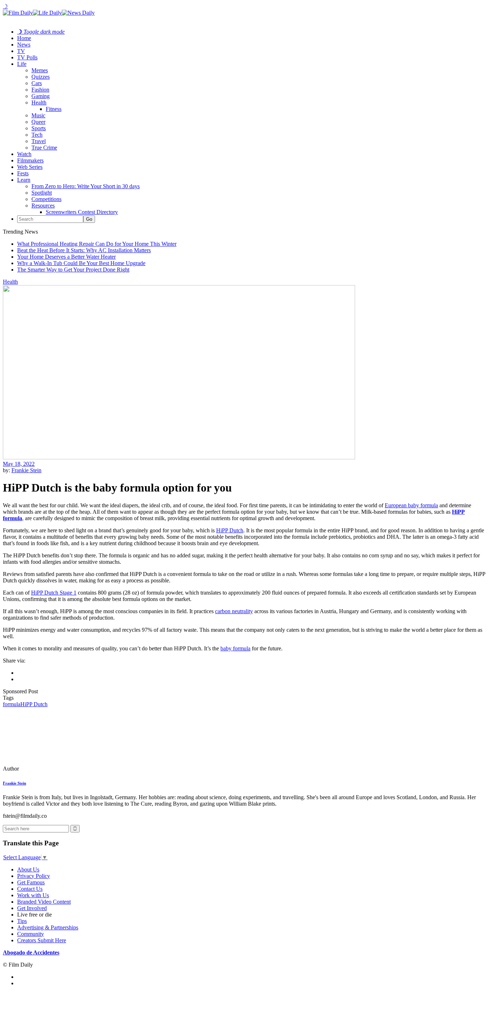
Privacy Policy (33, 876)
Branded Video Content (44, 902)
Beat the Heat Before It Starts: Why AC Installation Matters (84, 250)
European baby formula (411, 505)
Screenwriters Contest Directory (82, 212)
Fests (23, 173)
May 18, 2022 (19, 464)
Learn (23, 180)
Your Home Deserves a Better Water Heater (66, 257)
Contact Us (30, 889)
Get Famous (31, 882)
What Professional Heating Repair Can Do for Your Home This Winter (96, 244)
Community (30, 934)
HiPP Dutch (34, 704)
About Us (28, 869)
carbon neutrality (234, 611)
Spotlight (41, 193)
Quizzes (40, 77)
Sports (38, 128)
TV (21, 51)
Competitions (46, 199)
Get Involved (32, 908)
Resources (43, 205)
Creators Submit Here (41, 940)
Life (21, 64)
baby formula (235, 648)
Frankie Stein (26, 470)
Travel (38, 141)
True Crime (44, 148)
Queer (38, 122)
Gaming (40, 96)
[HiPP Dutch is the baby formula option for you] (51, 769)
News (23, 44)
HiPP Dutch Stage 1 (53, 593)
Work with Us (33, 895)
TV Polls (27, 57)
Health (38, 102)
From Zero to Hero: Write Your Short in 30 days (85, 186)
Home (24, 38)
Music (38, 115)
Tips (22, 921)
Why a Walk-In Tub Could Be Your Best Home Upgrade (81, 263)
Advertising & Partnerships (47, 927)
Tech (37, 135)
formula (11, 704)
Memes (39, 70)
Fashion (40, 90)
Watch (24, 154)
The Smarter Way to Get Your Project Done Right (73, 270)
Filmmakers (30, 160)
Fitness (53, 109)
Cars (36, 83)
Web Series (30, 167)
